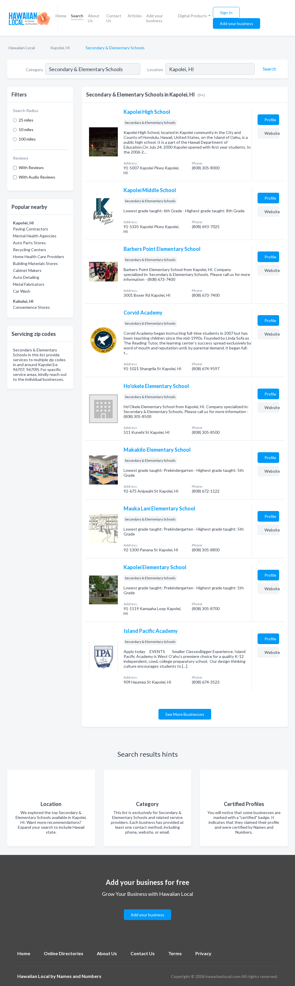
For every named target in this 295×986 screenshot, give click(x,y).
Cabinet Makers (27, 270)
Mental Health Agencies (34, 235)
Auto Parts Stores (29, 242)
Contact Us (113, 18)
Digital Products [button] (192, 15)
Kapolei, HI (60, 47)
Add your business (154, 18)
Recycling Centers (29, 249)
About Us (93, 18)
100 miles (27, 139)
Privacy (203, 953)
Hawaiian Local (22, 47)
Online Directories (63, 953)
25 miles (26, 120)
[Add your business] (147, 908)
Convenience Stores (31, 307)
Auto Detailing (26, 277)
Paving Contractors (30, 228)
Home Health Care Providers (38, 256)
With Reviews (31, 167)
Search (77, 15)
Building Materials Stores (35, 263)
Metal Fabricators (28, 284)
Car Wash (21, 291)
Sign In (226, 12)
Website (271, 133)
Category (34, 69)
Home (61, 15)
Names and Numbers (79, 976)
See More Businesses (184, 714)
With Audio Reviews (37, 177)
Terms (175, 953)
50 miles (26, 129)
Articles (135, 15)
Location (155, 69)
